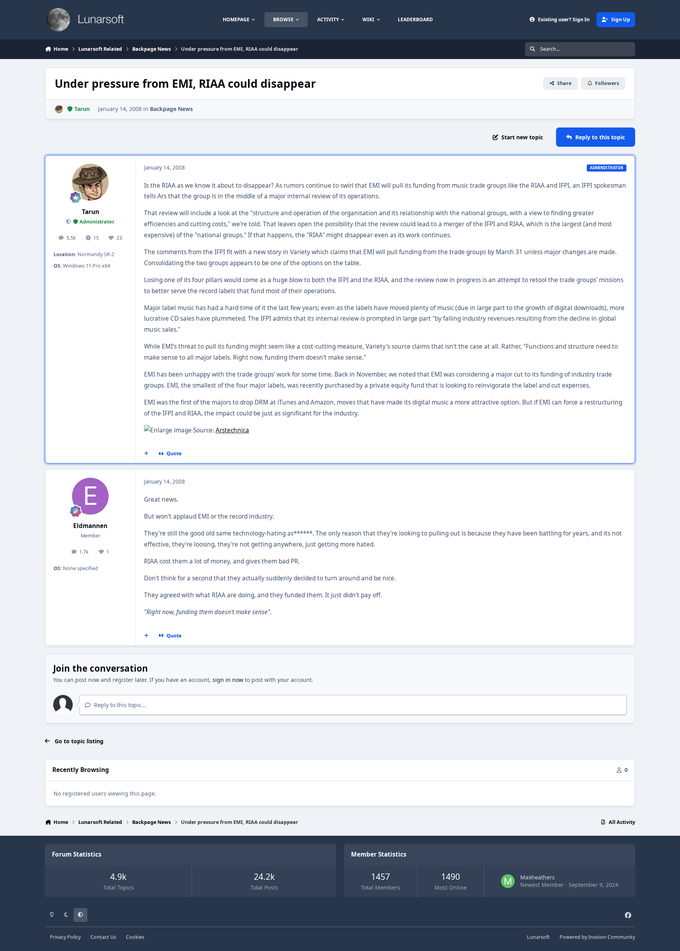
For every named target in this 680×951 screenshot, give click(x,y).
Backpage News (171, 109)
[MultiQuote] (146, 453)
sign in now (228, 679)
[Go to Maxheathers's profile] (508, 881)
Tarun (90, 212)
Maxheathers (537, 877)
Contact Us (103, 937)
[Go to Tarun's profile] (59, 109)
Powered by (597, 937)
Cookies (135, 937)
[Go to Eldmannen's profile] (90, 496)
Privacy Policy (65, 937)
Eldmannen (90, 526)
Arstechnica (232, 430)
